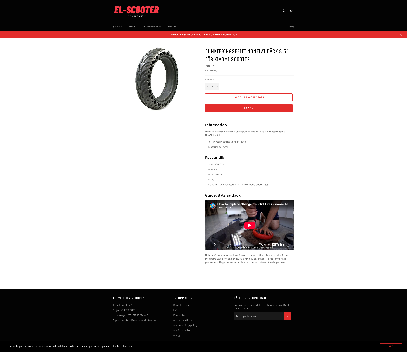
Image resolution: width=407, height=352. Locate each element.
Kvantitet (210, 79)
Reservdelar (151, 26)
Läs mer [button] (127, 346)
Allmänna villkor (182, 320)
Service (117, 26)
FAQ (175, 310)
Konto (291, 27)
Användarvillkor (182, 330)
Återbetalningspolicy (185, 325)
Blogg (176, 335)
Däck (132, 26)
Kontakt (173, 26)
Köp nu (249, 108)
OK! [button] (391, 346)
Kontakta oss (181, 304)
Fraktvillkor (179, 315)
